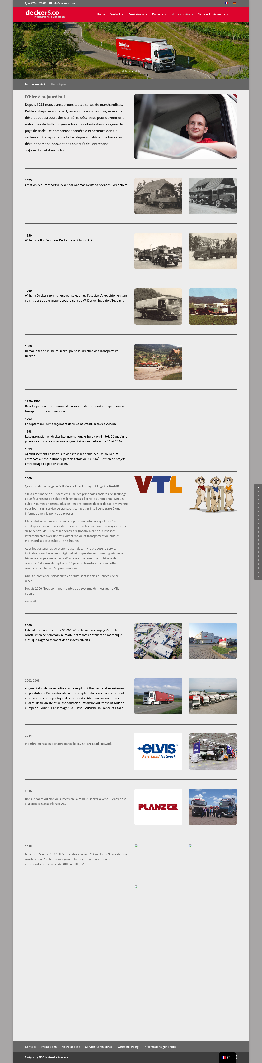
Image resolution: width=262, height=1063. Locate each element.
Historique (57, 84)
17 (258, 556)
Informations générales (160, 1047)
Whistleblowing (128, 1047)
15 (258, 548)
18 (258, 560)
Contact (114, 14)
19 (258, 564)
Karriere (157, 14)
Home (101, 14)
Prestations (136, 14)
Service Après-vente (212, 14)
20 (258, 568)
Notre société (180, 14)
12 (258, 536)
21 (258, 572)
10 (258, 528)
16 (258, 552)
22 (258, 576)
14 (258, 544)
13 (258, 540)
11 (258, 532)
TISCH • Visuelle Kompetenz (55, 1057)
